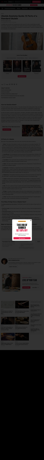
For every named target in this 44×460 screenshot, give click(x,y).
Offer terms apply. (22, 235)
